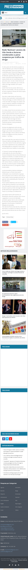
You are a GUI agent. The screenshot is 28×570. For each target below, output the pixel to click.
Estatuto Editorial (22, 560)
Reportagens (18, 503)
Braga (16, 491)
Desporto (3, 494)
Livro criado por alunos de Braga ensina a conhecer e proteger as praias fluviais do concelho (13, 272)
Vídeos (16, 510)
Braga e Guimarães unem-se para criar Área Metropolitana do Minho (13, 316)
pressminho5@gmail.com (7, 524)
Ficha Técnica (13, 560)
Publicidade (14, 561)
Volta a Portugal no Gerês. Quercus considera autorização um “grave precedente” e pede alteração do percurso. (13, 451)
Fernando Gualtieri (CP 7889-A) (12, 62)
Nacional (17, 497)
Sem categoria (18, 507)
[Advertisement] (14, 368)
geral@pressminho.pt (6, 526)
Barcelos (2, 491)
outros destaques (5, 500)
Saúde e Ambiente (5, 507)
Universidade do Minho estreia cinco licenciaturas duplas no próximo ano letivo (13, 337)
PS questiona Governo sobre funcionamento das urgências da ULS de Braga (13, 295)
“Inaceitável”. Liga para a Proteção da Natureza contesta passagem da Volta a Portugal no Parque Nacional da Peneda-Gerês (14, 463)
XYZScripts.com (22, 569)
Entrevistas (17, 494)
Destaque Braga (10, 217)
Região (2, 503)
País (16, 500)
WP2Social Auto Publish (8, 569)
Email (24, 63)
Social (2, 510)
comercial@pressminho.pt (7, 529)
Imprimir (19, 63)
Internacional (4, 497)
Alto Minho (17, 487)
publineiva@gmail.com (6, 551)
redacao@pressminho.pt (7, 528)
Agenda (2, 487)
